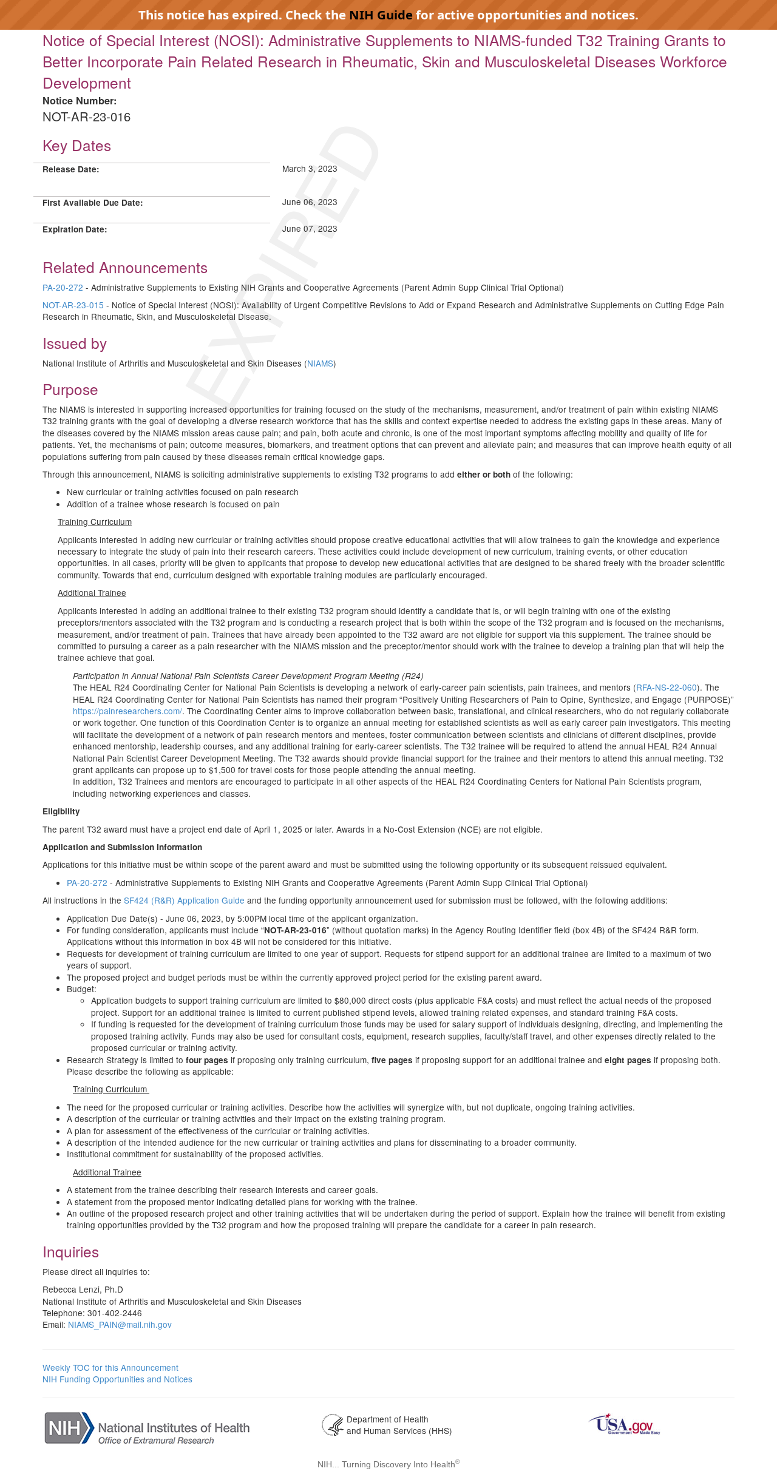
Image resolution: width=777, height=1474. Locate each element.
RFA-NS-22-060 (666, 687)
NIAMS (320, 363)
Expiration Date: (74, 229)
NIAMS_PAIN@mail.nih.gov (120, 1324)
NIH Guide (381, 14)
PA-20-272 (62, 287)
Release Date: (71, 169)
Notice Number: (79, 100)
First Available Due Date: (92, 202)
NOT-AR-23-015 (73, 305)
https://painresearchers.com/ (127, 711)
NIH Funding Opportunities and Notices (117, 1379)
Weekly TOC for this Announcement (110, 1367)
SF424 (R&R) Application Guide (184, 900)
